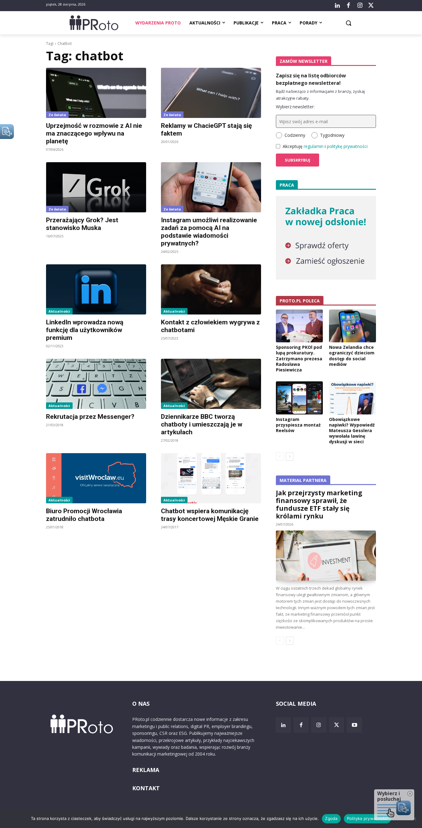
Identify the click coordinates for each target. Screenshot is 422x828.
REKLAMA (145, 770)
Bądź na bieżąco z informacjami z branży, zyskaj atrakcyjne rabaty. (320, 95)
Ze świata (57, 114)
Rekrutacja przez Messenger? (90, 416)
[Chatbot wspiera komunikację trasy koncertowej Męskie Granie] (211, 478)
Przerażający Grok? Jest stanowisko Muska (82, 224)
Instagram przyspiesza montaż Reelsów (298, 424)
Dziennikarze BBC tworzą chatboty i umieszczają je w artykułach (201, 424)
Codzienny (295, 135)
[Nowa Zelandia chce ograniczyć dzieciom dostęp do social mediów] (352, 326)
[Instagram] (360, 6)
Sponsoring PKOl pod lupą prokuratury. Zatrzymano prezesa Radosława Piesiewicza (299, 358)
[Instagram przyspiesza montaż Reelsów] (299, 397)
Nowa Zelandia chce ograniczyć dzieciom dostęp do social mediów (351, 355)
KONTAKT (146, 788)
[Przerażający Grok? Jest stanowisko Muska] (96, 187)
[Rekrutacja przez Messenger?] (96, 384)
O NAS (141, 703)
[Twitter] (371, 6)
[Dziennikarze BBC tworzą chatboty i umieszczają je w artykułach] (211, 384)
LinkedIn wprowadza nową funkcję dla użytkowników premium (84, 330)
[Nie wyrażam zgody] (414, 819)
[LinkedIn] (337, 6)
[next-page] (289, 457)
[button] (348, 22)
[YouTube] (354, 724)
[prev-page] (280, 457)
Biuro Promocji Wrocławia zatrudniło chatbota (84, 514)
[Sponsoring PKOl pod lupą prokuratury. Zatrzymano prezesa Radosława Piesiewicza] (299, 326)
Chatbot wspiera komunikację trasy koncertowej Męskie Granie (210, 514)
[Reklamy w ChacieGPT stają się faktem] (211, 93)
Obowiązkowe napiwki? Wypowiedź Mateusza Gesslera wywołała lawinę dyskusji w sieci (352, 430)
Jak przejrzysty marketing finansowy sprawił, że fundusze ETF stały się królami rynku (319, 504)
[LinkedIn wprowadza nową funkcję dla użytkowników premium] (96, 289)
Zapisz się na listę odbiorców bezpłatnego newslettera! (311, 79)
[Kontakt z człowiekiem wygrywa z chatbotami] (211, 289)
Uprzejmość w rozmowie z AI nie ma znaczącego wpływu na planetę (94, 133)
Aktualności (59, 311)
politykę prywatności (347, 146)
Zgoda (331, 818)
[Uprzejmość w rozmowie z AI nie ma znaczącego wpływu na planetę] (96, 93)
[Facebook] (348, 6)
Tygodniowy (332, 135)
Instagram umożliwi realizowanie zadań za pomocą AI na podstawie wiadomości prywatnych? (209, 231)
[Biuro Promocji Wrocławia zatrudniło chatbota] (96, 478)
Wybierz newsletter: (295, 107)
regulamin (313, 146)
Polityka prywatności (367, 818)
